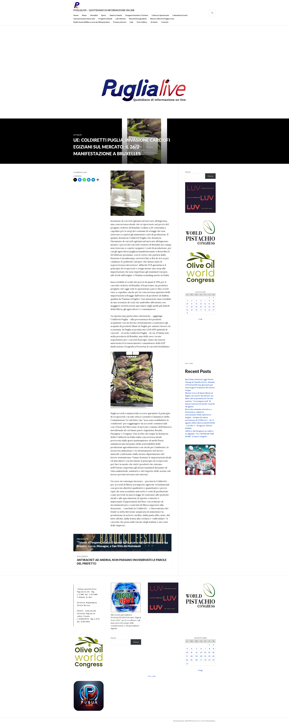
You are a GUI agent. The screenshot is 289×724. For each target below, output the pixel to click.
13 (201, 304)
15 (209, 304)
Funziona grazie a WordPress (183, 721)
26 (196, 310)
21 (205, 307)
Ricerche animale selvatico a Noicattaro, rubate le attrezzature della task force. (198, 412)
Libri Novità (121, 19)
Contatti (164, 22)
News (84, 15)
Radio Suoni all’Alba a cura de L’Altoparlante (91, 22)
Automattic (211, 721)
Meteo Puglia (189, 363)
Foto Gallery (142, 22)
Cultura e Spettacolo (160, 15)
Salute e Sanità (116, 15)
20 (201, 307)
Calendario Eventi (179, 15)
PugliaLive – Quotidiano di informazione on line (103, 10)
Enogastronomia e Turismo (136, 15)
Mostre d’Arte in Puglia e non (162, 19)
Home (75, 15)
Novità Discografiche (138, 19)
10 (187, 304)
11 (191, 304)
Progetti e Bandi (105, 19)
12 (196, 304)
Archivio (154, 22)
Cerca (187, 172)
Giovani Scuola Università (84, 19)
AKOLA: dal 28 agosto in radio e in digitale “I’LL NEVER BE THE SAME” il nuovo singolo (199, 434)
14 (205, 304)
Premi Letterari (119, 22)
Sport (103, 15)
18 (191, 307)
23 (213, 307)
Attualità (94, 15)
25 (192, 310)
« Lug (200, 319)
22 (209, 307)
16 (213, 304)
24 (187, 310)
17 (187, 307)
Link (131, 22)
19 (196, 307)
